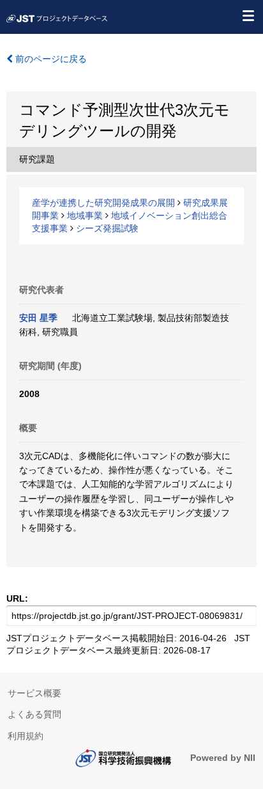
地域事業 (85, 215)
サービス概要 (34, 693)
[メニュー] (248, 15)
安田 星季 (38, 318)
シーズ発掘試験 (107, 228)
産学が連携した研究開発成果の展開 (103, 203)
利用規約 (25, 736)
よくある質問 (34, 714)
